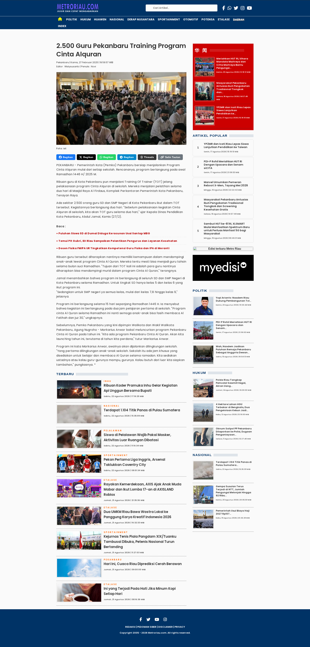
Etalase (224, 19)
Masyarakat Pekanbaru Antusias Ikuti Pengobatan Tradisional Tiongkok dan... (233, 87)
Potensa (208, 19)
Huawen (100, 19)
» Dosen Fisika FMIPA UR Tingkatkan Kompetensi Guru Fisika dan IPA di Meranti (112, 248)
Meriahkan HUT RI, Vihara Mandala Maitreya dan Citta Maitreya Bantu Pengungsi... (232, 63)
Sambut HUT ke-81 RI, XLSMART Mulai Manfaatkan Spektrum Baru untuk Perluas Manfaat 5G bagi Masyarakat (227, 228)
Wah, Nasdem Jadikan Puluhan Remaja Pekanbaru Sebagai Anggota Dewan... (233, 349)
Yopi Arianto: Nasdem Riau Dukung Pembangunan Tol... (233, 299)
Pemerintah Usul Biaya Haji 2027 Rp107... (233, 512)
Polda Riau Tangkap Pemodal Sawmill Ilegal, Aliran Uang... (231, 383)
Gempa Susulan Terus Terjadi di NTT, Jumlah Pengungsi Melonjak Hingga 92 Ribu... (233, 491)
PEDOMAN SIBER (146, 627)
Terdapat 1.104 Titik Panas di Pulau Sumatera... (234, 463)
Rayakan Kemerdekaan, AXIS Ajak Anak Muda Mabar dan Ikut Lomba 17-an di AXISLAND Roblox (142, 489)
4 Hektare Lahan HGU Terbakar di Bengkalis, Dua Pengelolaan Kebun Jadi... (233, 407)
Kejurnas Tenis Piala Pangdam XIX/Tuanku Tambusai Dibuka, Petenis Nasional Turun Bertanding (140, 541)
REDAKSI (130, 627)
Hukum (85, 19)
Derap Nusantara (140, 19)
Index (62, 26)
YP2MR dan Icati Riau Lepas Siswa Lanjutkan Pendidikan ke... (233, 110)
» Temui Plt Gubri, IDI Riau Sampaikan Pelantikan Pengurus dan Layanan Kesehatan (116, 241)
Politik (71, 19)
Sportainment (169, 19)
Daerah (238, 19)
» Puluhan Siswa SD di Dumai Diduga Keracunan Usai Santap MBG (103, 233)
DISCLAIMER (165, 627)
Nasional (117, 19)
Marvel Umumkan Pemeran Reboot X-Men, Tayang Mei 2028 (226, 183)
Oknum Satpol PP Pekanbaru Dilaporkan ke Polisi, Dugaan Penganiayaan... (234, 432)
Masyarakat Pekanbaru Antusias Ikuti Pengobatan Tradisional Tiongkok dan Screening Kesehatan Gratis (226, 204)
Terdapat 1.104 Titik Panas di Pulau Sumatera (142, 410)
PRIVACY (180, 627)
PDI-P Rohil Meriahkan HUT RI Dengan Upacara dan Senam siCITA (223, 165)
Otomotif (190, 19)
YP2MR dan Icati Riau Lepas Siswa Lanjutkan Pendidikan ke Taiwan (226, 145)
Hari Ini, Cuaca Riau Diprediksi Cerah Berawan (143, 563)
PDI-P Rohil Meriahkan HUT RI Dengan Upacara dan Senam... (234, 325)
